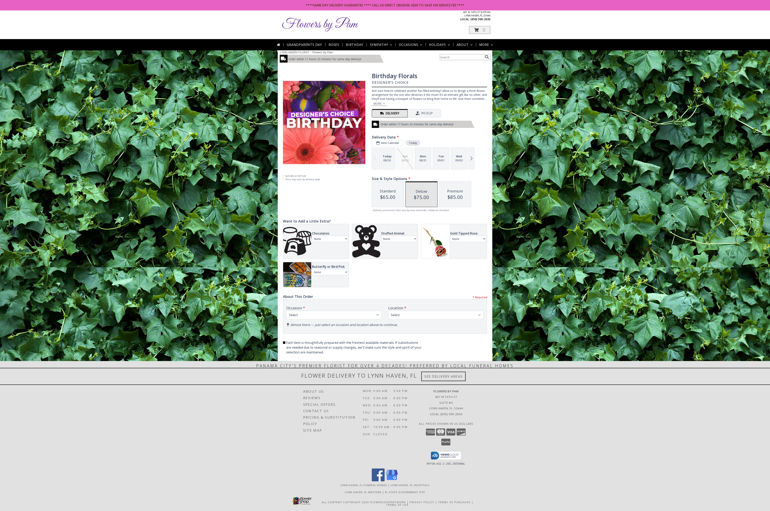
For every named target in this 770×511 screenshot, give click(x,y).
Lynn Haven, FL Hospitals (410, 485)
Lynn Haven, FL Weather (363, 492)
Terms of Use (397, 505)
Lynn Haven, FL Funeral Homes (363, 485)
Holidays (437, 44)
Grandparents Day (304, 44)
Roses (334, 44)
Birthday (354, 44)
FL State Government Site (405, 492)
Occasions (408, 44)
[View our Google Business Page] (391, 480)
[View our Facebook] (378, 480)
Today (413, 143)
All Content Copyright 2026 (345, 502)
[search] (487, 57)
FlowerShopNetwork (388, 502)
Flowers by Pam (320, 24)
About (463, 44)
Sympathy (379, 44)
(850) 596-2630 (480, 19)
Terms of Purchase (454, 502)
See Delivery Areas (443, 376)
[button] (479, 30)
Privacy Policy (422, 502)
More (484, 44)
